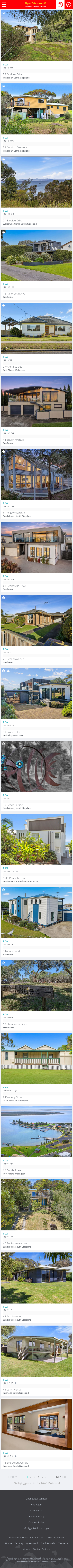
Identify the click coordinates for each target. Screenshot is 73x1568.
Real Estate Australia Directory (23, 1537)
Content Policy (36, 1522)
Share (67, 24)
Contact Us (36, 1510)
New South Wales (56, 1537)
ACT (43, 1537)
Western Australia (41, 1549)
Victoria (26, 1549)
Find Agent (36, 1504)
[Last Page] (65, 1476)
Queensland (32, 1543)
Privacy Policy (36, 1516)
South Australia (48, 1543)
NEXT (59, 1477)
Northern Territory (14, 1543)
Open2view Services (37, 1498)
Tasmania (63, 1543)
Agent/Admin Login (38, 1528)
